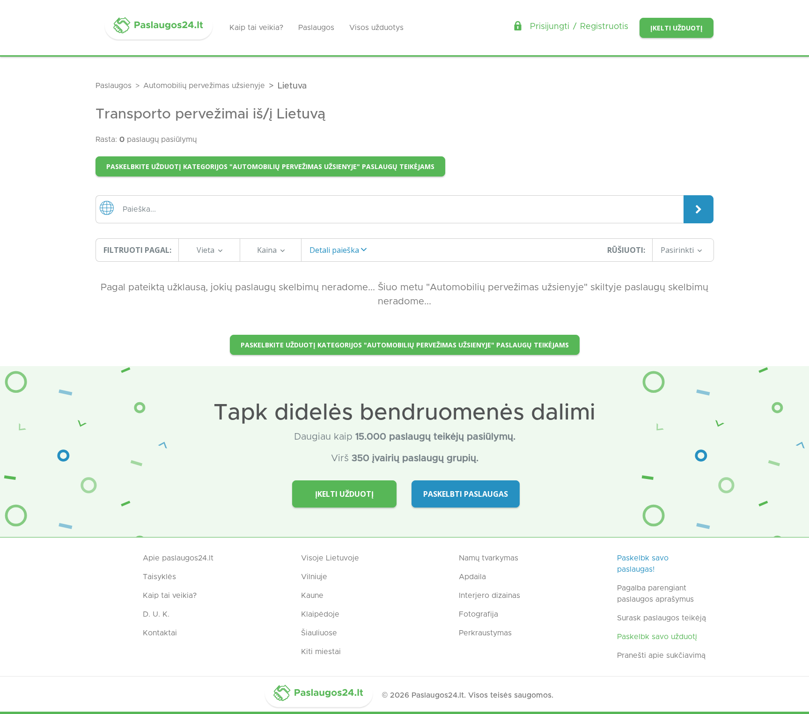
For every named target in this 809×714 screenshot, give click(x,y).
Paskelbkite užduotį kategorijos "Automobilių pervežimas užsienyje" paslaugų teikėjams (270, 166)
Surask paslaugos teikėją (661, 618)
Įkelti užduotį (676, 27)
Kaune (312, 595)
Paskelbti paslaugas (465, 494)
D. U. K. (156, 614)
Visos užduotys (376, 27)
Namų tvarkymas (488, 558)
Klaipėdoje (320, 614)
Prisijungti (549, 26)
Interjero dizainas (489, 595)
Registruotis (604, 26)
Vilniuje (314, 577)
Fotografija (478, 614)
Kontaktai (160, 633)
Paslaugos (316, 27)
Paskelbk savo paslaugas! (643, 563)
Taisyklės (159, 577)
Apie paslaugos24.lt (178, 558)
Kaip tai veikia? (256, 27)
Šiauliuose (319, 633)
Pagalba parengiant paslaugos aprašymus (655, 593)
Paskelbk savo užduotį (657, 636)
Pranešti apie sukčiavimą (661, 655)
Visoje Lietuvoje (330, 558)
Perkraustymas (485, 633)
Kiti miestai (321, 651)
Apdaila (472, 577)
